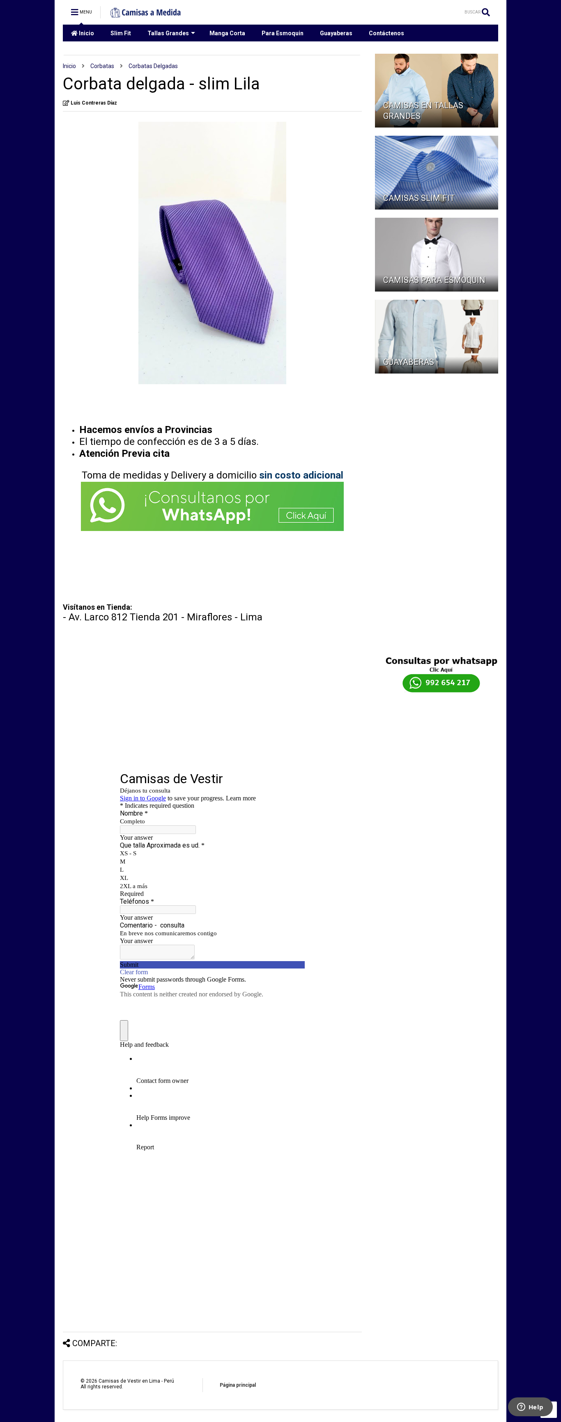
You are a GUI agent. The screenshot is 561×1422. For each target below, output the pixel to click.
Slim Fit (120, 33)
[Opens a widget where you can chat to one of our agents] (530, 1407)
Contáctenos (386, 33)
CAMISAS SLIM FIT (419, 198)
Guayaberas (336, 33)
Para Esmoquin (282, 33)
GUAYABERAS (408, 362)
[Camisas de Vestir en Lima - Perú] (146, 15)
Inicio (86, 33)
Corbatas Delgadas (153, 66)
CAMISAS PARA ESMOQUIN (434, 280)
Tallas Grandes (168, 33)
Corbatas (102, 66)
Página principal (238, 1385)
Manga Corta (227, 33)
